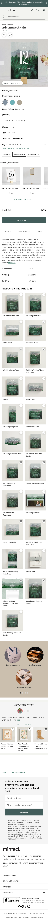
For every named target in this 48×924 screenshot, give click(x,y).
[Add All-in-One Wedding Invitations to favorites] (21, 550)
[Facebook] (19, 906)
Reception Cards (32, 427)
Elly (5, 30)
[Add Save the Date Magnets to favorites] (43, 462)
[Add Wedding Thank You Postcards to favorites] (43, 521)
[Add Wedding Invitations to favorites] (43, 294)
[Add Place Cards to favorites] (43, 378)
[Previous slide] (2, 63)
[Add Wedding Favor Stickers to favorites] (21, 432)
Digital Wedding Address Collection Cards (10, 603)
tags (40, 232)
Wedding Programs (10, 427)
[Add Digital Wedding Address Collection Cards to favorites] (21, 580)
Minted (5, 772)
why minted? (24, 232)
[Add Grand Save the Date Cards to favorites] (43, 580)
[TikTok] (25, 906)
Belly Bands (30, 572)
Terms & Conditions (10, 913)
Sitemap (32, 913)
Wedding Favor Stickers (12, 454)
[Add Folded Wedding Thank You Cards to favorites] (43, 349)
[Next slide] (46, 63)
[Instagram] (28, 906)
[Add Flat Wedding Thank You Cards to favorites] (21, 611)
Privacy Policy (23, 913)
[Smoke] (5, 102)
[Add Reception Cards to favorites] (43, 405)
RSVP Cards (7, 343)
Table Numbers (18, 772)
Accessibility (40, 913)
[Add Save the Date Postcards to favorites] (21, 491)
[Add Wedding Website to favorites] (43, 491)
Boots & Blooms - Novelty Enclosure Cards (40, 746)
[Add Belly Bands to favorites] (43, 550)
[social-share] (4, 35)
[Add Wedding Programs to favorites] (21, 405)
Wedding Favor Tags (11, 370)
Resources (8, 893)
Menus (5, 399)
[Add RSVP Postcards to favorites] (21, 521)
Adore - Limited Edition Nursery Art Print (7, 746)
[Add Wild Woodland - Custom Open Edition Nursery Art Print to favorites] (29, 729)
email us (11, 263)
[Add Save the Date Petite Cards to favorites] (43, 432)
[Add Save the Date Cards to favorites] (21, 294)
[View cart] (43, 10)
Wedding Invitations (33, 316)
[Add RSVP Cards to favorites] (21, 321)
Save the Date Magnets (35, 483)
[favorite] (10, 35)
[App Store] (11, 900)
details (8, 232)
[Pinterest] (22, 906)
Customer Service (11, 881)
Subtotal (6, 210)
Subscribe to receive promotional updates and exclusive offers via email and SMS (22, 786)
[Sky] (12, 102)
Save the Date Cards (11, 316)
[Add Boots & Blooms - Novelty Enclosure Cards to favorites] (45, 729)
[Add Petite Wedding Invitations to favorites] (21, 462)
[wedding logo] (12, 10)
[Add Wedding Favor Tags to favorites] (21, 349)
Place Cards (30, 399)
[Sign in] (32, 10)
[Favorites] (38, 10)
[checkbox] (11, 193)
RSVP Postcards (9, 542)
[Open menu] (5, 10)
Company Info (9, 875)
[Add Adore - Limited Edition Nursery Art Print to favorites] (12, 729)
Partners (7, 887)
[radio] (7, 138)
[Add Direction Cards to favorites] (43, 321)
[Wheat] (19, 102)
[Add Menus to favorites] (21, 378)
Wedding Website (33, 513)
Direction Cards (32, 343)
